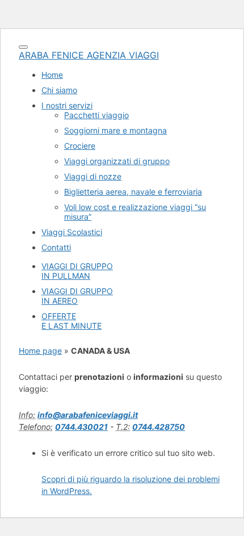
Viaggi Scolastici (71, 232)
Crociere (79, 145)
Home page (40, 350)
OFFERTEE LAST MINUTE (71, 320)
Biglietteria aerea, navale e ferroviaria (133, 191)
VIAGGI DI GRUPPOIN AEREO (77, 295)
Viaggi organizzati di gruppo (117, 161)
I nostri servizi (66, 105)
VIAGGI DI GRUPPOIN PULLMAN (77, 270)
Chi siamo (59, 90)
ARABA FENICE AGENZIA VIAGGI (89, 55)
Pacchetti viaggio (96, 115)
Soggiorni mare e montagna (115, 130)
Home (52, 74)
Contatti (56, 247)
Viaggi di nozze (92, 176)
